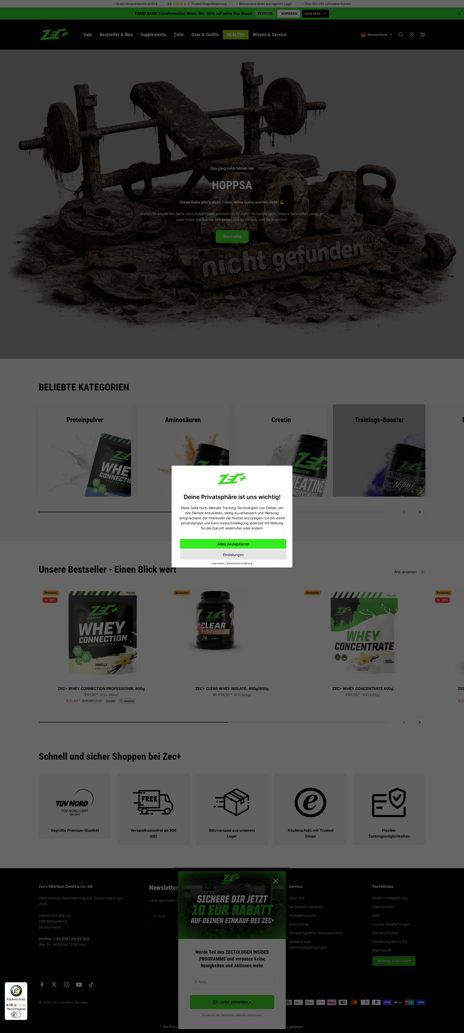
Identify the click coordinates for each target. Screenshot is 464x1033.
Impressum (218, 563)
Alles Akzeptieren (233, 544)
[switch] (16, 1015)
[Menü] (24, 985)
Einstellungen (233, 555)
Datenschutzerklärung (239, 563)
